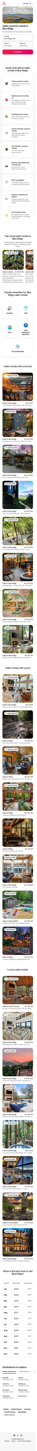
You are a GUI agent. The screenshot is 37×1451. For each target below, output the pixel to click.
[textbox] (10, 45)
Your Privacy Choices (24, 1441)
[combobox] (17, 38)
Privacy (7, 1441)
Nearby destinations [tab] (9, 1371)
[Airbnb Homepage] (4, 3)
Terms (13, 1441)
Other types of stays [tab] (26, 1371)
